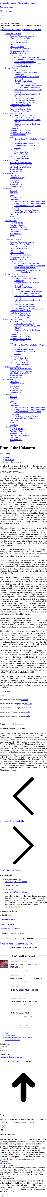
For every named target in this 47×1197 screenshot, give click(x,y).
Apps (2, 15)
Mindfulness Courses (8, 919)
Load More (23, 1025)
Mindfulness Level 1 (19, 1013)
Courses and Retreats (8, 924)
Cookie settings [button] (20, 1122)
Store (2, 19)
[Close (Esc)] (1, 1194)
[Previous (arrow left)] (1, 1196)
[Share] (3, 1194)
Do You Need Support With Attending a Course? (18, 3)
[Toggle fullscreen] (6, 1194)
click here (24, 700)
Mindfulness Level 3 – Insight (24, 990)
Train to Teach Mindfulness (23, 1001)
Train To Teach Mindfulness (10, 929)
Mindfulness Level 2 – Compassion (26, 979)
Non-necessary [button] (5, 1176)
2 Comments (18, 724)
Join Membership (6, 7)
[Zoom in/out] (8, 1194)
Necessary (7, 1163)
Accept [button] (31, 1122)
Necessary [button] (4, 1161)
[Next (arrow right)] (3, 1196)
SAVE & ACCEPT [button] (7, 1192)
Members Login (6, 11)
